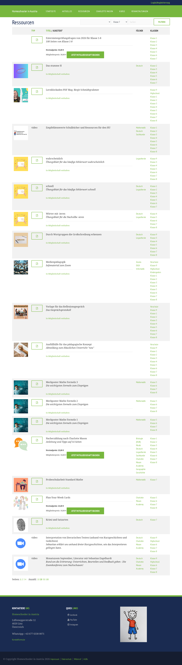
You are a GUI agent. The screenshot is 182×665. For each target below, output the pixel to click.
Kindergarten (155, 272)
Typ (33, 30)
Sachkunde (140, 134)
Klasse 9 (153, 89)
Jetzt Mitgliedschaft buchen (85, 54)
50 (44, 579)
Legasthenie (141, 158)
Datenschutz (67, 659)
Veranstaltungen (139, 11)
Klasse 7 (153, 58)
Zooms (138, 262)
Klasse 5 (153, 51)
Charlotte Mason (104, 11)
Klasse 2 (153, 41)
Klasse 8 (153, 120)
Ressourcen (84, 11)
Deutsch (139, 65)
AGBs (85, 659)
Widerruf (77, 659)
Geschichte (140, 472)
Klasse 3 (153, 44)
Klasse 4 (153, 48)
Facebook (73, 614)
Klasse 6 (153, 55)
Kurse (122, 11)
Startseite (51, 11)
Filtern (161, 21)
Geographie (140, 469)
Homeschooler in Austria (24, 11)
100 (47, 579)
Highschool (155, 93)
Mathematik (140, 127)
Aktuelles (67, 11)
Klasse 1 (153, 38)
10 (38, 579)
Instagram (74, 624)
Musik (138, 445)
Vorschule (154, 262)
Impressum (54, 659)
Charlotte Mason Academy (140, 462)
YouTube (73, 619)
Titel (48, 30)
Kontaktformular (18, 639)
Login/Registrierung (160, 2)
